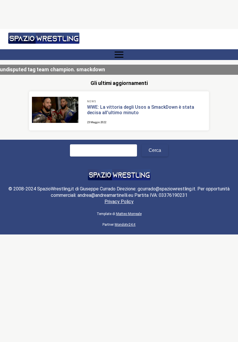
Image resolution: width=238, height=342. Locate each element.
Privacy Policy (119, 201)
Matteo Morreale (129, 214)
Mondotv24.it (125, 225)
